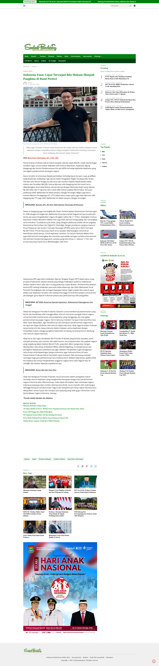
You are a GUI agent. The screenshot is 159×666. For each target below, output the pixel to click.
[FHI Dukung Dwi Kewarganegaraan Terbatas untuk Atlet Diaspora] (85, 503)
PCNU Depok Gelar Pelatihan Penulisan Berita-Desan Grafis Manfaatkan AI (118, 78)
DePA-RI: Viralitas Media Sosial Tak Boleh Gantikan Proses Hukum (33, 514)
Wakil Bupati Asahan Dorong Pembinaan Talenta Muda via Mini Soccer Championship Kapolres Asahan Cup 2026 (120, 108)
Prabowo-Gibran (59, 459)
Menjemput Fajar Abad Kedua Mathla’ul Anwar (59, 536)
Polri (103, 159)
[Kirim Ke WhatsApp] (95, 466)
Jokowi (36, 61)
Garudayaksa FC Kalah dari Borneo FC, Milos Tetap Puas (127, 333)
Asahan (104, 166)
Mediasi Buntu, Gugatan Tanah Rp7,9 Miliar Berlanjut (41, 421)
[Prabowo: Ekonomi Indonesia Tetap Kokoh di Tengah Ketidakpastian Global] (60, 503)
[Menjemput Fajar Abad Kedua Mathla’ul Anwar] (60, 527)
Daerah (33, 56)
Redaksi (30, 83)
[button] (130, 5)
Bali (103, 151)
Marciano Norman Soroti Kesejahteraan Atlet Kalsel (107, 333)
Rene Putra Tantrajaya (75, 459)
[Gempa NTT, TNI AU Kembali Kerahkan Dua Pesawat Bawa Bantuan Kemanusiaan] (127, 234)
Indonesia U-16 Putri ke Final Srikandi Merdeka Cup (108, 373)
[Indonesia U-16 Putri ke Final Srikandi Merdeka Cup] (108, 364)
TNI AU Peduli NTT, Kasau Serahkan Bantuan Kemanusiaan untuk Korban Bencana (127, 223)
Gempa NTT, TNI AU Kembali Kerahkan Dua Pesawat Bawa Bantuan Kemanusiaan (120, 101)
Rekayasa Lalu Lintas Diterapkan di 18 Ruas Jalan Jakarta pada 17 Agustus (120, 93)
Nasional (43, 56)
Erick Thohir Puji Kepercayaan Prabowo (33, 536)
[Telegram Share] (91, 466)
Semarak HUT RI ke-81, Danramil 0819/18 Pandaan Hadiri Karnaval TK (39, 2)
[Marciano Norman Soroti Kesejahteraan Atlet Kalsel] (108, 324)
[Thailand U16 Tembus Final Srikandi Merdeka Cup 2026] (127, 364)
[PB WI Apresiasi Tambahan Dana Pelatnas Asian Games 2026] (108, 344)
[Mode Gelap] (135, 6)
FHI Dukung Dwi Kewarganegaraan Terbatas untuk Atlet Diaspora (85, 514)
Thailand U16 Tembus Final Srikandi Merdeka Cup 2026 (127, 373)
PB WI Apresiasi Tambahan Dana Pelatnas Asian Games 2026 (107, 353)
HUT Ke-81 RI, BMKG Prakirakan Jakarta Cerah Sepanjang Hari (119, 85)
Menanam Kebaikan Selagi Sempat (34, 406)
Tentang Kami (76, 657)
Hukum (59, 56)
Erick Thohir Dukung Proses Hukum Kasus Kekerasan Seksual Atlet (45, 418)
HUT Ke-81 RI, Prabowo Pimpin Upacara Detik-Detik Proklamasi (85, 491)
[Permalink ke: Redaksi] (25, 83)
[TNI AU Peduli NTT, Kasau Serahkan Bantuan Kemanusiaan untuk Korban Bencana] (127, 214)
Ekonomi (51, 56)
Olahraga (97, 56)
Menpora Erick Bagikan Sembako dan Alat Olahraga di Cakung (60, 491)
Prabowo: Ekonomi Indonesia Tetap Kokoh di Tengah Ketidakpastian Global (58, 514)
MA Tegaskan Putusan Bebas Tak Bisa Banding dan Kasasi (42, 415)
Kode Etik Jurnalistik (97, 657)
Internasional (87, 56)
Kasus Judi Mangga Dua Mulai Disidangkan (37, 412)
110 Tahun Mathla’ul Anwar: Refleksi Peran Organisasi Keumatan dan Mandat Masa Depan (53, 409)
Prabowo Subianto (45, 459)
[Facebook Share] (78, 466)
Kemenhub (62, 61)
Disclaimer (109, 657)
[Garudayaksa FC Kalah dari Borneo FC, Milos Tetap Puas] (127, 324)
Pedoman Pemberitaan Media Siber (58, 657)
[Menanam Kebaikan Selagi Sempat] (34, 482)
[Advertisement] (79, 25)
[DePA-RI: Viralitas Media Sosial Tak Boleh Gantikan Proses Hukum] (34, 503)
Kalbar (43, 61)
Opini (66, 56)
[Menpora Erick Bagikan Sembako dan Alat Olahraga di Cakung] (60, 482)
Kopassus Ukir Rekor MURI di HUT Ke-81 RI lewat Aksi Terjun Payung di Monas (108, 243)
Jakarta (104, 163)
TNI (103, 155)
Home (26, 56)
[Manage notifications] (154, 661)
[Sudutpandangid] (41, 47)
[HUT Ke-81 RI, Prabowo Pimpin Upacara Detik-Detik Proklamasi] (85, 482)
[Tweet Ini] (82, 466)
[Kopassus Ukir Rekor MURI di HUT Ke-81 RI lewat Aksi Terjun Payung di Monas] (108, 234)
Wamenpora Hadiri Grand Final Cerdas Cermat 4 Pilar (126, 353)
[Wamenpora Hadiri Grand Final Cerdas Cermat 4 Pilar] (127, 344)
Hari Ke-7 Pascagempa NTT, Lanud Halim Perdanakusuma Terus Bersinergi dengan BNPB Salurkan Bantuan (108, 223)
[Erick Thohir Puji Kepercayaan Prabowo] (34, 527)
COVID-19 (28, 61)
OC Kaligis (52, 61)
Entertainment (75, 56)
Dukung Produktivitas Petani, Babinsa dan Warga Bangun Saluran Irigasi (98, 2)
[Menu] (24, 6)
